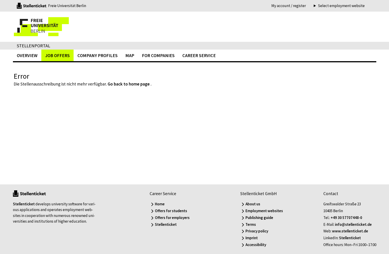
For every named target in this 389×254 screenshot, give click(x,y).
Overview (27, 55)
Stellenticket (24, 203)
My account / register (288, 5)
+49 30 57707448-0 (346, 217)
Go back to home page (129, 84)
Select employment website (341, 6)
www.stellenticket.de (350, 231)
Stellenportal (33, 45)
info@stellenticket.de (353, 224)
